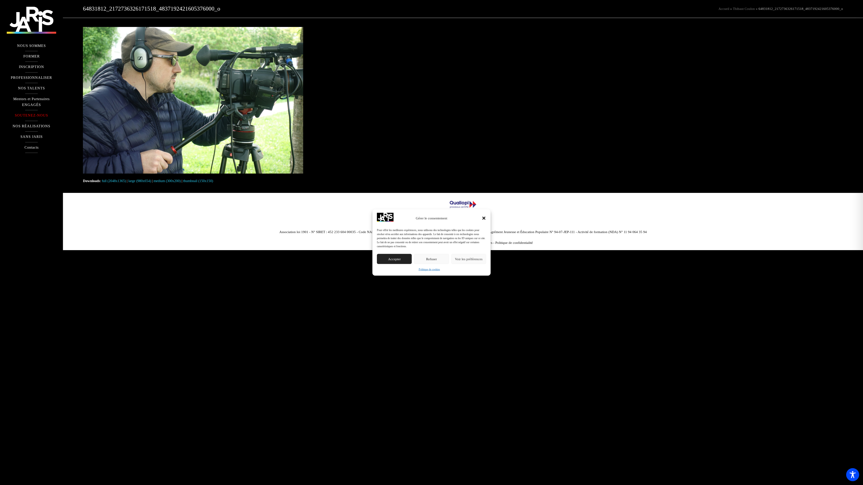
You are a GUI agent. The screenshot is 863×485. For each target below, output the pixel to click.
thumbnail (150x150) (198, 181)
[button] (484, 218)
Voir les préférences (469, 259)
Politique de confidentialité (514, 243)
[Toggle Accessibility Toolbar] (853, 475)
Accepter (394, 259)
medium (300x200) (167, 181)
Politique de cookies (429, 269)
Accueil (723, 9)
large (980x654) (139, 181)
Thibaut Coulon (744, 9)
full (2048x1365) (114, 181)
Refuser (431, 259)
